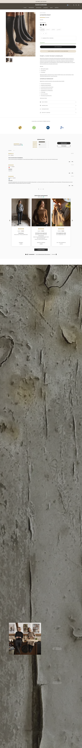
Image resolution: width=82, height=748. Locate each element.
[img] (10, 153)
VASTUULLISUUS (38, 7)
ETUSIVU (25, 7)
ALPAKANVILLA (45, 7)
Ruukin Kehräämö (42, 12)
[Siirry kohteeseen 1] (7, 60)
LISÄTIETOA (56, 7)
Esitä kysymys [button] (63, 145)
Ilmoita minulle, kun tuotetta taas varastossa (58, 51)
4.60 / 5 (21, 143)
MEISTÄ (51, 7)
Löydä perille (57, 648)
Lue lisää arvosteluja (41, 249)
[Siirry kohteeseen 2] (11, 60)
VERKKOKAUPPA (31, 7)
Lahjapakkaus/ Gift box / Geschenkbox (48, 38)
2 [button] (40, 189)
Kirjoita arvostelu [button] (64, 143)
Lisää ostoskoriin (58, 46)
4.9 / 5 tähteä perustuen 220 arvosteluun (43, 254)
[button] (42, 17)
